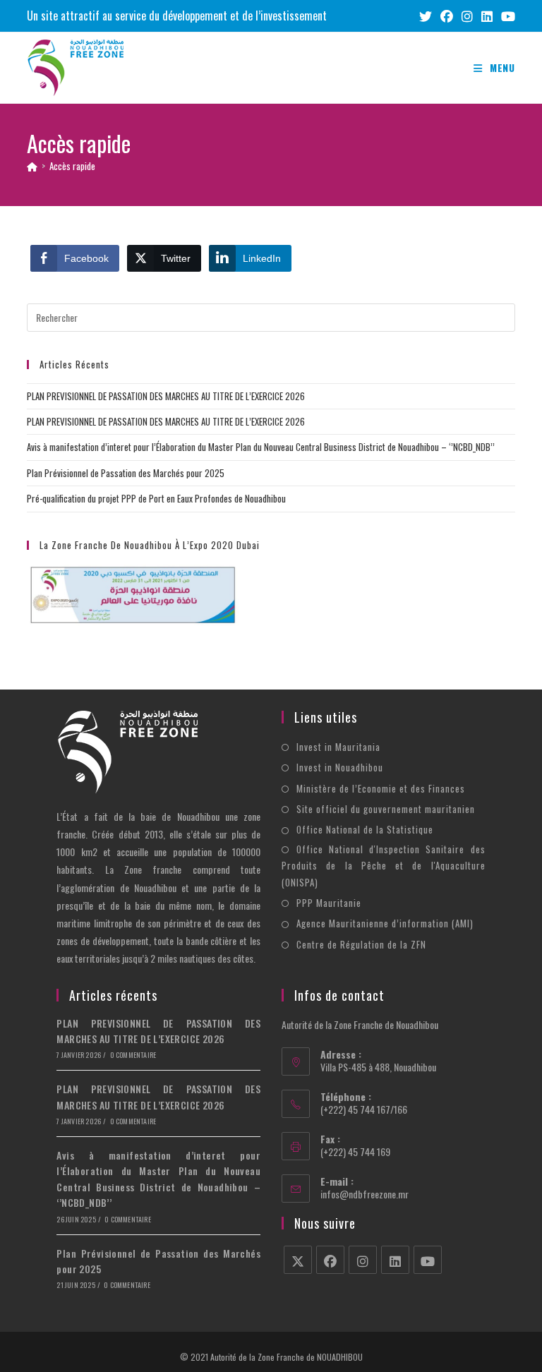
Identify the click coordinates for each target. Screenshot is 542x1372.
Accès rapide (72, 166)
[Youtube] (428, 1260)
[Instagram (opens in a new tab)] (467, 15)
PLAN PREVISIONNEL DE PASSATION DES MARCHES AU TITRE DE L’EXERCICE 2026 (166, 396)
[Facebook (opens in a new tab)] (446, 15)
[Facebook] (330, 1260)
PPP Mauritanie (328, 903)
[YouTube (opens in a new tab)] (506, 15)
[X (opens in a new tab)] (425, 15)
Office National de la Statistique (364, 829)
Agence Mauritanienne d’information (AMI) (385, 923)
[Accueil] (32, 166)
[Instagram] (363, 1260)
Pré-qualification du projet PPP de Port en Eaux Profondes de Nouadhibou (156, 498)
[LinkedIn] (395, 1260)
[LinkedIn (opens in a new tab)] (487, 15)
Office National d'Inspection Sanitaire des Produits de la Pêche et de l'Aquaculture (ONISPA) (384, 865)
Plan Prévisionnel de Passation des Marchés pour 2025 (125, 473)
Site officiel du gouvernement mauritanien (385, 809)
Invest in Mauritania (338, 747)
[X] (298, 1260)
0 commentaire (133, 1054)
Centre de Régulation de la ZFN (361, 944)
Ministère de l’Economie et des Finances (380, 788)
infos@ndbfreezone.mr (364, 1193)
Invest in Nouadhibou (339, 767)
